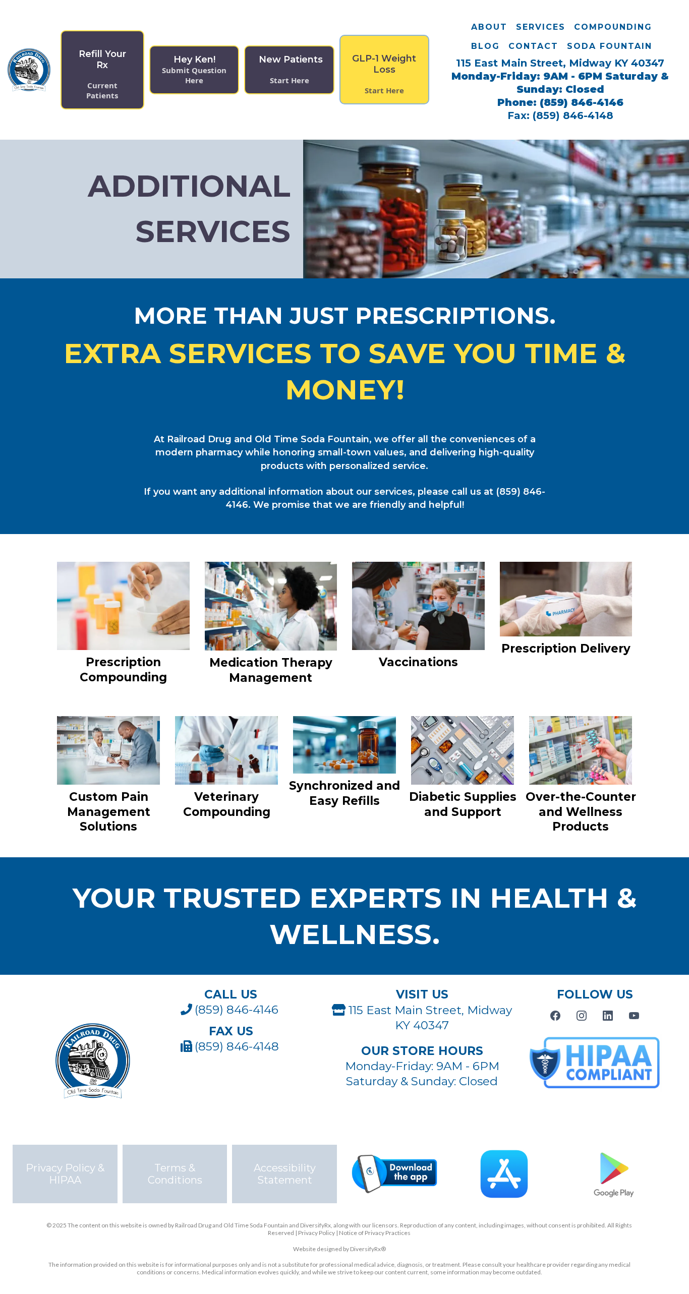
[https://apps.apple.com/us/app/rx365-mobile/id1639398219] (504, 1173)
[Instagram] (581, 1016)
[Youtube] (634, 1016)
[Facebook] (555, 1016)
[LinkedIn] (608, 1016)
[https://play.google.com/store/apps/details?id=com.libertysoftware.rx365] (613, 1173)
